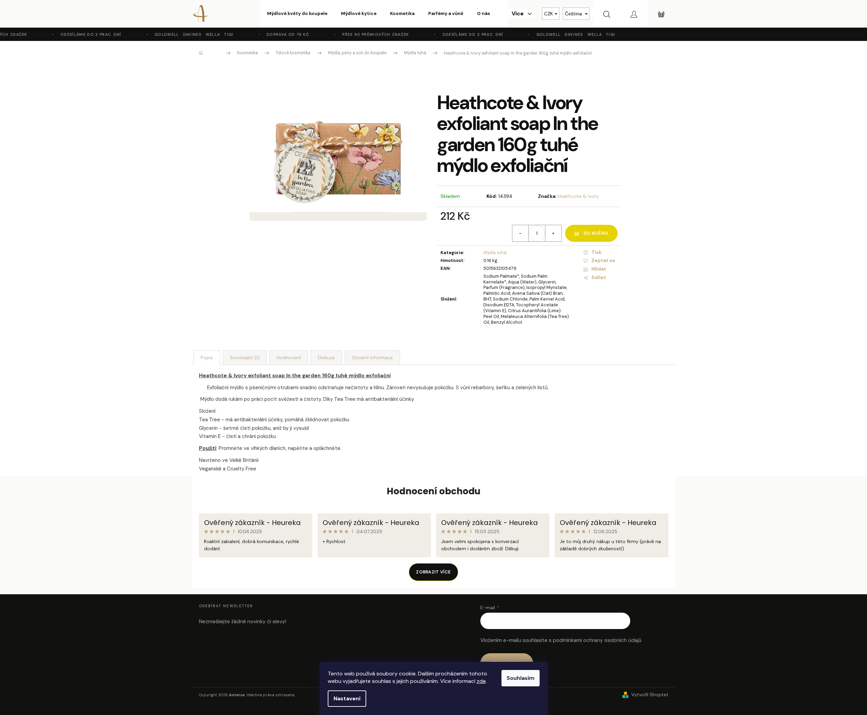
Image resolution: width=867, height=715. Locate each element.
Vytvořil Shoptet (649, 694)
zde (481, 681)
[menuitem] (297, 13)
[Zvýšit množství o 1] (553, 233)
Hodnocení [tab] (289, 357)
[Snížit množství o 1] (520, 233)
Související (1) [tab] (245, 357)
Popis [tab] (207, 357)
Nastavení (347, 698)
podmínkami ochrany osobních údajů (597, 640)
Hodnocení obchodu (433, 491)
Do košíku (596, 233)
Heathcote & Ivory (578, 196)
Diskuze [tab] (326, 357)
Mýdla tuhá (495, 253)
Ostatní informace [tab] (372, 357)
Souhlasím (521, 678)
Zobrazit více (433, 572)
